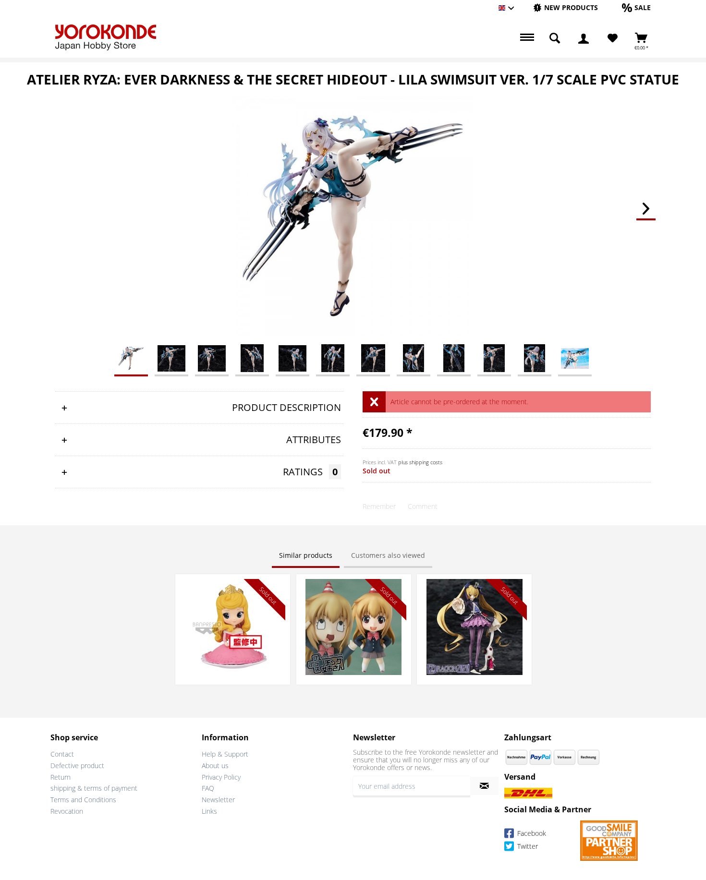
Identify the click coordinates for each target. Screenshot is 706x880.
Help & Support (225, 754)
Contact (62, 754)
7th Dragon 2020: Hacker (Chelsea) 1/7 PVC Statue (474, 588)
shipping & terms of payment (93, 788)
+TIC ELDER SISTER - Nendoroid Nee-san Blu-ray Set (353, 588)
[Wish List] (613, 38)
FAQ (208, 788)
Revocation (66, 811)
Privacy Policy (221, 777)
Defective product (77, 765)
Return (60, 777)
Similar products (305, 555)
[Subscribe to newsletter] (484, 786)
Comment (423, 506)
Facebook (530, 833)
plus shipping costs (420, 462)
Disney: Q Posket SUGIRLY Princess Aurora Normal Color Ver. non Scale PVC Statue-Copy (233, 593)
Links (209, 811)
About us (215, 765)
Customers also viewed (388, 555)
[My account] (583, 38)
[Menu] (525, 38)
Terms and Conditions (83, 799)
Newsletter (218, 799)
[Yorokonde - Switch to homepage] (105, 37)
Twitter (526, 846)
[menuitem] (565, 8)
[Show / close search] (554, 38)
